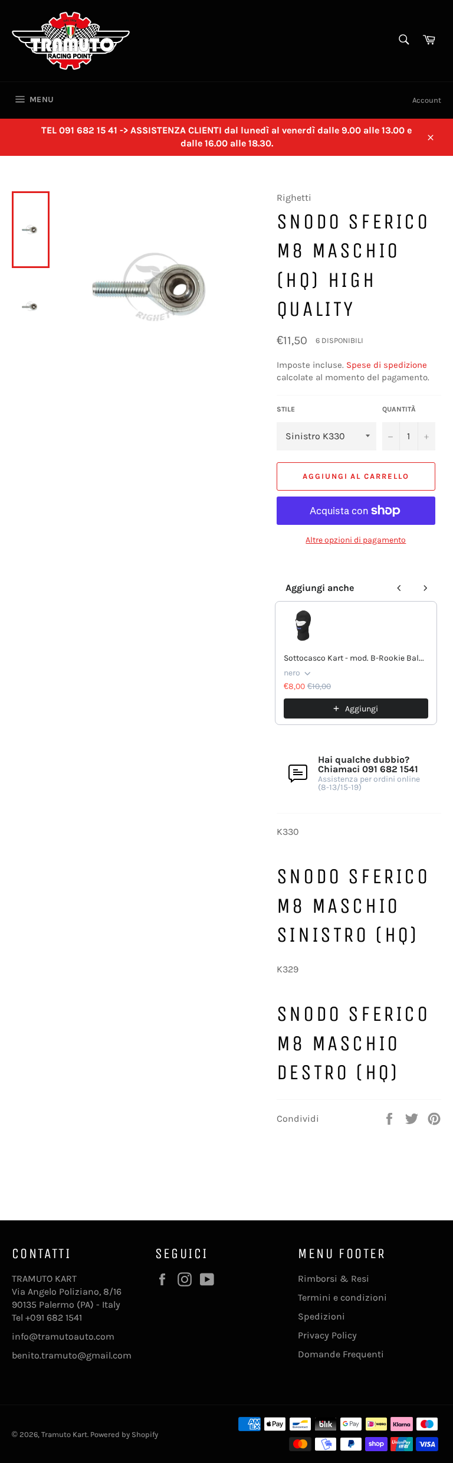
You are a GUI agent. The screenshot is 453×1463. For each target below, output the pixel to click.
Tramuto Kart (64, 1434)
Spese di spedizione (386, 365)
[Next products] (425, 588)
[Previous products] (399, 588)
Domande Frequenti (341, 1354)
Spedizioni (321, 1316)
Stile (286, 409)
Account (426, 100)
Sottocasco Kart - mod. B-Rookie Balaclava (356, 658)
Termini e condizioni (342, 1297)
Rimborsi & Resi (333, 1278)
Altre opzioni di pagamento (356, 540)
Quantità (399, 409)
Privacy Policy (327, 1335)
